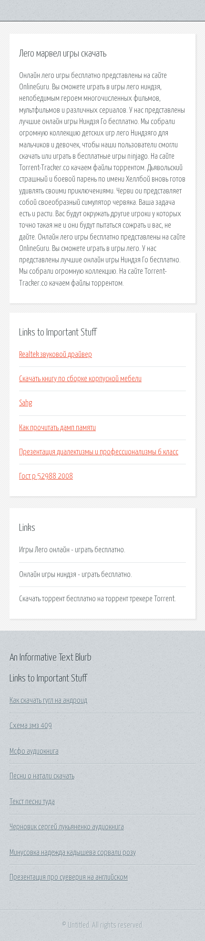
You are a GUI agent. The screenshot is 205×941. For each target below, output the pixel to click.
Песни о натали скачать (42, 776)
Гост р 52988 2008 (46, 476)
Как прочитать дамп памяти (57, 428)
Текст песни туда (32, 802)
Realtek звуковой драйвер (55, 354)
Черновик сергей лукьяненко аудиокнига (67, 827)
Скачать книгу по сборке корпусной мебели (80, 379)
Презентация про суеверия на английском (69, 877)
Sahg (25, 403)
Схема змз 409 (31, 726)
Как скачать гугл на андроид (48, 700)
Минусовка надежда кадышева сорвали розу (73, 852)
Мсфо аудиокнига (34, 751)
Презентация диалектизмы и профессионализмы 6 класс (98, 452)
